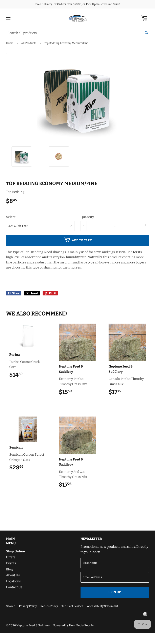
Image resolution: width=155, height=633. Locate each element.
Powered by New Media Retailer (74, 625)
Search (10, 606)
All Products (28, 43)
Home (9, 43)
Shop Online (15, 551)
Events (11, 563)
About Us (13, 575)
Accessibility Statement (102, 606)
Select (11, 217)
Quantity (87, 217)
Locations (13, 581)
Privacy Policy (28, 606)
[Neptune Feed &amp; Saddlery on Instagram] (145, 614)
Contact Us (14, 587)
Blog (9, 569)
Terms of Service (72, 606)
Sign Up (115, 592)
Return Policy (49, 606)
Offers (11, 557)
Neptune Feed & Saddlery (33, 625)
